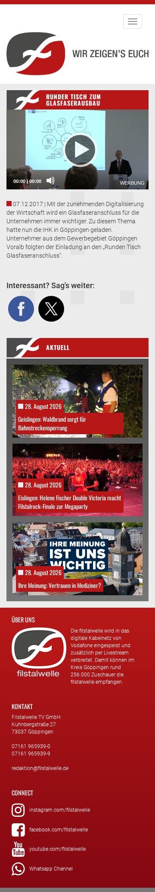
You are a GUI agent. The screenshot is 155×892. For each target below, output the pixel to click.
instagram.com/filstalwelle (59, 810)
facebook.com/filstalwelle (58, 830)
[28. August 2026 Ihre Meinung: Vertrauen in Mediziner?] (77, 558)
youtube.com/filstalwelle (57, 849)
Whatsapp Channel (51, 869)
